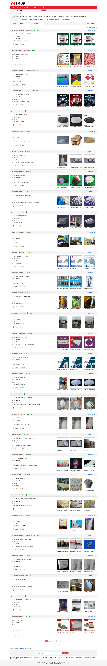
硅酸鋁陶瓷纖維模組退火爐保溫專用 (63, 571)
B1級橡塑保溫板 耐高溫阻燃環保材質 (89, 490)
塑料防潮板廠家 (58, 19)
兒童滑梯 (22, 74)
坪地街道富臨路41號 (20, 323)
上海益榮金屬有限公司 (17, 596)
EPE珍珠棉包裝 (19, 519)
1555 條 (17, 584)
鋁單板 (20, 579)
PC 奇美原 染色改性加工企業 (63, 147)
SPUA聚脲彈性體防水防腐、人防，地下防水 (63, 46)
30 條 (17, 341)
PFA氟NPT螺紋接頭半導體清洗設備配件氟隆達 (76, 369)
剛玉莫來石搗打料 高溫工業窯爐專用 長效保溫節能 (89, 632)
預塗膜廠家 (67, 16)
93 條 (17, 240)
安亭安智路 (18, 606)
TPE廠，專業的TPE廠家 (76, 207)
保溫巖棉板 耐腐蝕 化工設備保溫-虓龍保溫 (76, 490)
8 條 (17, 604)
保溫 (23, 418)
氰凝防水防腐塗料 (27, 34)
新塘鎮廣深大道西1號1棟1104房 (22, 425)
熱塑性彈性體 (27, 195)
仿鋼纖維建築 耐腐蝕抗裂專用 (63, 409)
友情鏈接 (68, 662)
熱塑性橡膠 (18, 195)
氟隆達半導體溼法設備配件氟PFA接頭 (63, 369)
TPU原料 (22, 195)
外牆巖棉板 (18, 498)
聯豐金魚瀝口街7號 (20, 121)
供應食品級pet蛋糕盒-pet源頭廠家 (63, 227)
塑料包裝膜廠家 (61, 16)
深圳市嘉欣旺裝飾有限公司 (18, 333)
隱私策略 (58, 662)
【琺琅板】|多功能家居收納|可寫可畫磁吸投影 (76, 612)
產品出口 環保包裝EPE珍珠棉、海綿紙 (76, 531)
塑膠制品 (18, 114)
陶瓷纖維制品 (19, 559)
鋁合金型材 (23, 599)
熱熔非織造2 (73, 450)
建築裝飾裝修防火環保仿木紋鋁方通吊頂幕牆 (63, 591)
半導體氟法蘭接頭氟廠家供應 (89, 369)
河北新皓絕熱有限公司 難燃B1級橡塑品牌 (89, 308)
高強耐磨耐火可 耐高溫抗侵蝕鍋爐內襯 (63, 632)
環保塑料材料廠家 (41, 19)
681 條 (17, 99)
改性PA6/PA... (19, 458)
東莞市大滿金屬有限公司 (18, 232)
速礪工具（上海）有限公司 (17, 272)
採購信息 (19, 7)
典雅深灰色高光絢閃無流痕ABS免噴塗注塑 (63, 126)
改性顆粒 (19, 135)
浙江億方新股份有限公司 (18, 212)
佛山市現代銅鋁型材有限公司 (18, 535)
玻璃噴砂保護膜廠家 (38, 16)
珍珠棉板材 (24, 519)
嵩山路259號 (18, 263)
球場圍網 (18, 74)
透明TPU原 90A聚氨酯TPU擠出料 (76, 66)
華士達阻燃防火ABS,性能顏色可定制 (63, 268)
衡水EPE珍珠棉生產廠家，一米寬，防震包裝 (63, 531)
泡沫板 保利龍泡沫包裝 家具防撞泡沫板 (89, 187)
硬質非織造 (19, 438)
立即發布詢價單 (21, 648)
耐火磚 (23, 620)
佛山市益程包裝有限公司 (18, 171)
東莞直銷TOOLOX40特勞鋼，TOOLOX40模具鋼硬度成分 (76, 248)
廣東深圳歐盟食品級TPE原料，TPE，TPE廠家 (63, 207)
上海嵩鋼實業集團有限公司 (17, 90)
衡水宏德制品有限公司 (17, 515)
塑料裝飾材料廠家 (23, 16)
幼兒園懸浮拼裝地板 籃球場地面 (89, 86)
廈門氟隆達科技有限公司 (17, 353)
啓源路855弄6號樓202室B (21, 41)
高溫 (18, 377)
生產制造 (18, 36)
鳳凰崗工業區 (18, 243)
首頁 (13, 7)
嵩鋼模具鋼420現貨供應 (63, 106)
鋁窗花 (17, 579)
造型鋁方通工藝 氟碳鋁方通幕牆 (89, 591)
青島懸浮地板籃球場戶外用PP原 (76, 86)
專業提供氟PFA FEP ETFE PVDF (89, 389)
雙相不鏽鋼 (18, 94)
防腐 (18, 34)
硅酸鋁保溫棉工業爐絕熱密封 (76, 571)
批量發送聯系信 (92, 23)
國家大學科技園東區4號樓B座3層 (22, 627)
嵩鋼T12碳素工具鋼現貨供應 (76, 106)
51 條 (17, 503)
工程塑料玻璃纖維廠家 (24, 19)
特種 (22, 377)
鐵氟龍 (25, 377)
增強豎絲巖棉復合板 (25, 498)
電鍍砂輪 (22, 276)
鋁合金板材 (18, 599)
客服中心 (48, 662)
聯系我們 (43, 662)
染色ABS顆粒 (25, 135)
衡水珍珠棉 (29, 519)
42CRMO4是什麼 (88, 248)
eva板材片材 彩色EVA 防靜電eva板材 (63, 187)
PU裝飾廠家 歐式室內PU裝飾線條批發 (76, 349)
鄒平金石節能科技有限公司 (17, 555)
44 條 (17, 200)
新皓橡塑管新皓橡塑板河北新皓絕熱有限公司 (63, 308)
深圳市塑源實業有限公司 (17, 191)
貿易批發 (18, 56)
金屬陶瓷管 (27, 276)
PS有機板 (18, 215)
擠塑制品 (24, 296)
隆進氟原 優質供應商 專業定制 (63, 389)
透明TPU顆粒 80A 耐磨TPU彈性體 (89, 66)
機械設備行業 (27, 7)
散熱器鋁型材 (23, 539)
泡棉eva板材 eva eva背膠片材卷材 (76, 187)
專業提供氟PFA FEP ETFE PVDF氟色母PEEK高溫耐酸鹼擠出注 (76, 389)
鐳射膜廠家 (54, 16)
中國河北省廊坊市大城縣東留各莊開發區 (24, 505)
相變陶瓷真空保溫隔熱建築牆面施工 (63, 430)
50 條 (17, 159)
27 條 (17, 362)
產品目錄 (15, 14)
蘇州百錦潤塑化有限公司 (17, 50)
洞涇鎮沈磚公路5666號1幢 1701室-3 (23, 101)
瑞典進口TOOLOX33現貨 (63, 248)
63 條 (17, 281)
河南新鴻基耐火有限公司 (18, 616)
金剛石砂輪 (18, 276)
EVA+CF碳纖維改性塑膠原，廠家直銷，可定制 (76, 329)
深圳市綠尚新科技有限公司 (18, 313)
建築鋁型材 (18, 539)
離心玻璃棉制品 (19, 296)
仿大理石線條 (19, 337)
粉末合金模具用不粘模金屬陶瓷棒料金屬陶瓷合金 (76, 288)
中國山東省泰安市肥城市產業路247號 (23, 445)
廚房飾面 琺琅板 (88, 611)
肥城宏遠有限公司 (17, 151)
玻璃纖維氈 (18, 397)
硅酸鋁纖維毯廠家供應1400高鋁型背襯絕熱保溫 (89, 571)
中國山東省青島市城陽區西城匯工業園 (23, 142)
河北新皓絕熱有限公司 (17, 292)
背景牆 (23, 337)
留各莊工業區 (18, 485)
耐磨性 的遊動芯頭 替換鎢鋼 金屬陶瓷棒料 (89, 288)
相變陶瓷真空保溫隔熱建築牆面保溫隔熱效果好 (76, 430)
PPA (17, 317)
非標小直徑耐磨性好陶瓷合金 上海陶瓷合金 (63, 288)
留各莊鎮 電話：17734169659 (22, 303)
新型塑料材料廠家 (50, 19)
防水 (22, 34)
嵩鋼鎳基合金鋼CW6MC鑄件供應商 (89, 106)
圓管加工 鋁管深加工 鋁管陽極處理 (76, 551)
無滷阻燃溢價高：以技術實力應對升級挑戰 (63, 470)
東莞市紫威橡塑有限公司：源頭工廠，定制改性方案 (76, 470)
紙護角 (23, 175)
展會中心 (35, 7)
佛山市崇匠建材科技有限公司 (18, 575)
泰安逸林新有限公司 (17, 394)
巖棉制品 (28, 296)
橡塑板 (17, 478)
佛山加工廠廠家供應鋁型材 (63, 551)
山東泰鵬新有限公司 (17, 434)
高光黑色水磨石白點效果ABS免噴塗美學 (89, 126)
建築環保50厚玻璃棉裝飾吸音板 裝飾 (63, 510)
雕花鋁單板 (24, 579)
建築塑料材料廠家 (33, 19)
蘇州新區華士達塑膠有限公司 (18, 252)
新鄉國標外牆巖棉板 (87, 510)
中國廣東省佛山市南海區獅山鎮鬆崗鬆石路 (24, 546)
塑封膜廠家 (30, 16)
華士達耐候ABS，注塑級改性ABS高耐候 (89, 268)
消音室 (20, 418)
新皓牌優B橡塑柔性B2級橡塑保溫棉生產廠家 (76, 308)
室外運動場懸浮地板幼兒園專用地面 (63, 86)
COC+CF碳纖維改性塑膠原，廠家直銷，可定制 (63, 329)
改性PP (22, 256)
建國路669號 (18, 81)
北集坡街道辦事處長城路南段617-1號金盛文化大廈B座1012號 (28, 404)
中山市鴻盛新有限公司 (17, 111)
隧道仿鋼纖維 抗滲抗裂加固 (76, 409)
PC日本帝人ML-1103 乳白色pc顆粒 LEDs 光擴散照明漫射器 (63, 66)
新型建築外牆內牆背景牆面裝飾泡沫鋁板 (63, 612)
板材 (22, 215)
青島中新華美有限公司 (17, 131)
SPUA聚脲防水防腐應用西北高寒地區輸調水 (76, 46)
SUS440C (18, 236)
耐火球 (17, 620)
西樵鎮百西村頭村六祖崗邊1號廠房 (23, 182)
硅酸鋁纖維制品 (25, 559)
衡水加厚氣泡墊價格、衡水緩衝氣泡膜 (89, 531)
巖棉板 (25, 478)
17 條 (17, 220)
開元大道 (18, 566)
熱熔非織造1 (60, 450)
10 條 (17, 321)
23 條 (17, 463)
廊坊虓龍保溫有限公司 (17, 474)
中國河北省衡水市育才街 (21, 526)
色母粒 (21, 114)
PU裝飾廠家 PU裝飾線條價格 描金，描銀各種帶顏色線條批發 (63, 349)
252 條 (17, 543)
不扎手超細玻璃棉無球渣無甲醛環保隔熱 (89, 430)
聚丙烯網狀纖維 (28, 397)
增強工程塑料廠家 (66, 19)
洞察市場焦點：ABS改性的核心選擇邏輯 (89, 470)
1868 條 (17, 58)
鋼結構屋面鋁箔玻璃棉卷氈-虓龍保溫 (63, 490)
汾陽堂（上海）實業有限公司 (18, 30)
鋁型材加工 (28, 539)
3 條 (17, 382)
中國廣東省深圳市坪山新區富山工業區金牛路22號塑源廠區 (27, 202)
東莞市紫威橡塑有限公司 (18, 454)
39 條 (17, 119)
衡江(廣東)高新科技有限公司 (18, 414)
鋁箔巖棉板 (21, 478)
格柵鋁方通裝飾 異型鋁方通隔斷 (76, 591)
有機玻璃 (25, 215)
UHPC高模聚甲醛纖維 (88, 409)
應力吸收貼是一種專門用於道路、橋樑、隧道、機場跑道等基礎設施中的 (63, 167)
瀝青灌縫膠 (18, 155)
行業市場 (42, 7)
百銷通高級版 (30, 30)
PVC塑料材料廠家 (74, 16)
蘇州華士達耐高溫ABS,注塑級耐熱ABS (76, 268)
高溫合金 (27, 94)
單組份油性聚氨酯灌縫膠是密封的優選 (76, 167)
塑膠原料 (26, 54)
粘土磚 (20, 620)
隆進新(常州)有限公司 (17, 373)
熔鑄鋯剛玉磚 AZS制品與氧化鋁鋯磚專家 (76, 632)
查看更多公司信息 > (92, 30)
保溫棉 (29, 559)
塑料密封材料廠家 (82, 16)
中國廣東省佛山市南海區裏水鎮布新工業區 (24, 586)
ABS (19, 317)
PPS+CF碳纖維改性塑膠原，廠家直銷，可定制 (89, 329)
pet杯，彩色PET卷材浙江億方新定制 (76, 227)
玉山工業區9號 (19, 222)
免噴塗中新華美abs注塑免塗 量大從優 (76, 147)
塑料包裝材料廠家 (46, 16)
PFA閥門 (18, 357)
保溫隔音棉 (86, 450)
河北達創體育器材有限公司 (17, 70)
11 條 (17, 301)
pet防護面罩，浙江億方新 (89, 227)
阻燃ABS (18, 256)
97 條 (17, 139)
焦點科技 (55, 663)
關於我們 (38, 662)
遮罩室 (17, 418)
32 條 (17, 260)
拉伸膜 (20, 175)
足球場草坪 (26, 74)
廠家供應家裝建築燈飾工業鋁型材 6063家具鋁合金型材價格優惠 (89, 551)
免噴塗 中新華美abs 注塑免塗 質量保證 (89, 147)
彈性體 (17, 54)
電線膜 (17, 175)
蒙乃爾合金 (23, 94)
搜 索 (65, 653)
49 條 (17, 402)
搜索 (43, 10)
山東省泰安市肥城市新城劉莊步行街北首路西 (25, 162)
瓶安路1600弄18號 (20, 283)
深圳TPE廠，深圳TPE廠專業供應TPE (89, 207)
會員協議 (63, 662)
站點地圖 (53, 662)
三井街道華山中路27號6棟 (21, 384)
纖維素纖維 (23, 397)
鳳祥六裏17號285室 (20, 364)
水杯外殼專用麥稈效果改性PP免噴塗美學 (76, 126)
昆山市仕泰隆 (18, 61)
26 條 (17, 442)
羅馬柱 (26, 337)
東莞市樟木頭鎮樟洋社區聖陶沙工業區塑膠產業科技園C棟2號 (28, 465)
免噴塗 (25, 114)
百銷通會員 (14, 23)
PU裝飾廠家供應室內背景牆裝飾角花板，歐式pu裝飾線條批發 (89, 349)
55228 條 (18, 38)
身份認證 (37, 30)
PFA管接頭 (22, 357)
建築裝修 (28, 599)
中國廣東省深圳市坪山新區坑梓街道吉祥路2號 (25, 344)
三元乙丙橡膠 (21, 54)
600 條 (17, 79)
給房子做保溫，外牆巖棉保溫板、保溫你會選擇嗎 (76, 510)
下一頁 (59, 641)
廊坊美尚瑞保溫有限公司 (18, 495)
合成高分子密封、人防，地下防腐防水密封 (89, 46)
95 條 (17, 180)
